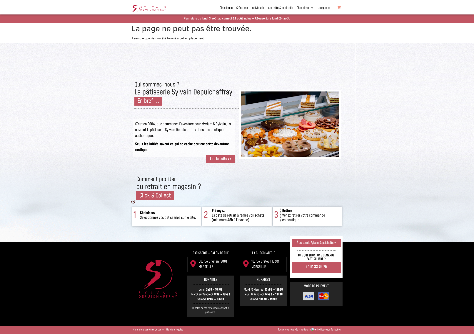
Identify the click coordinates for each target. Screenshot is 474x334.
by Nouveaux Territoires (329, 330)
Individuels (257, 8)
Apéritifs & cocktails (280, 8)
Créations (242, 8)
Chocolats (303, 8)
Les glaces (324, 8)
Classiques (226, 8)
